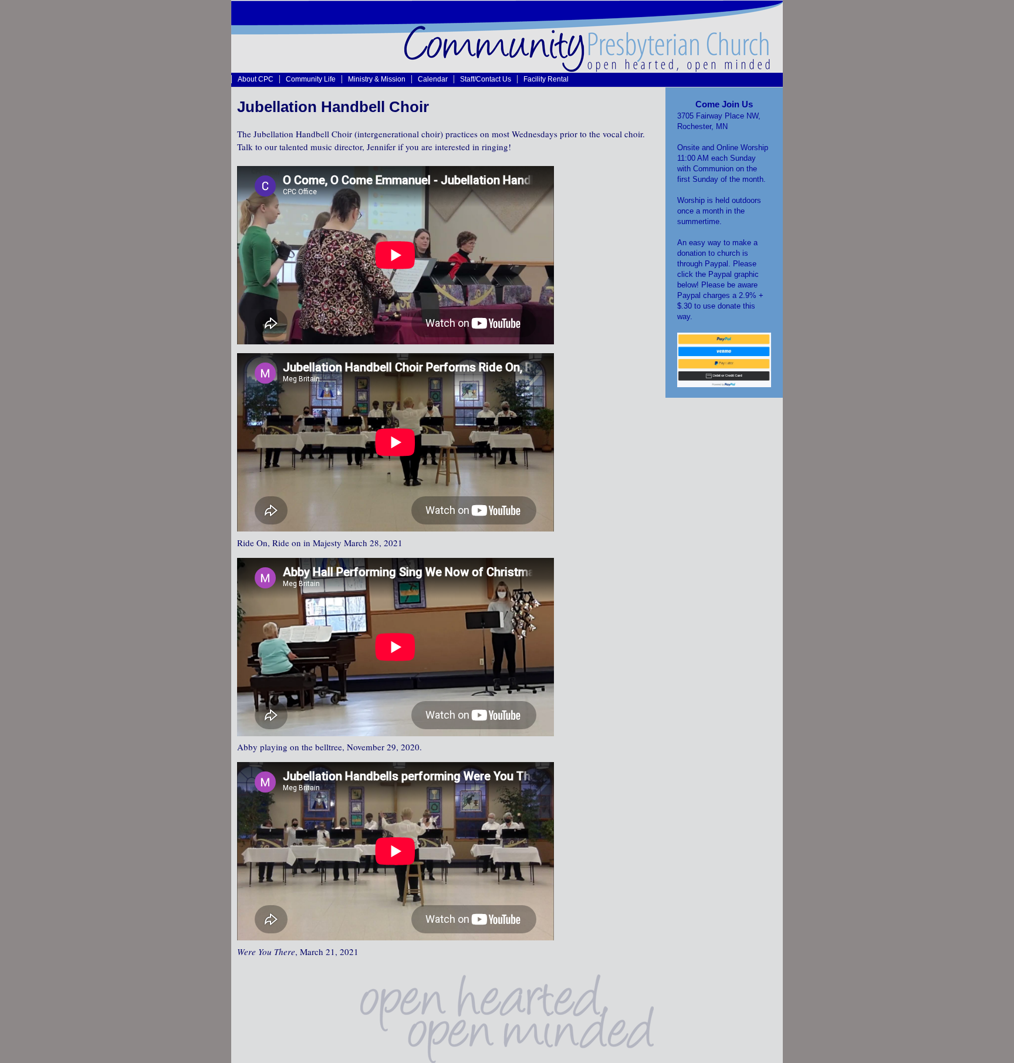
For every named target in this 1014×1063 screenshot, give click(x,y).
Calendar (433, 79)
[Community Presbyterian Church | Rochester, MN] (507, 69)
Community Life (311, 79)
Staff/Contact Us (485, 79)
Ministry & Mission (376, 79)
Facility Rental (546, 79)
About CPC (255, 79)
